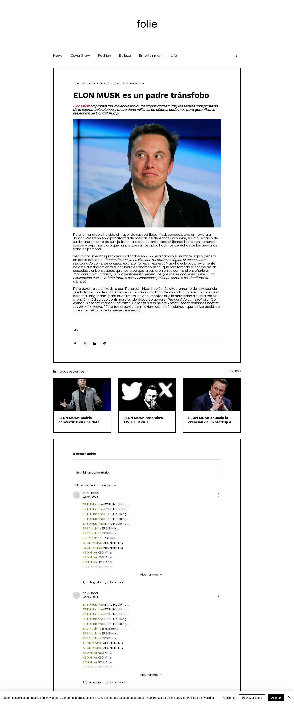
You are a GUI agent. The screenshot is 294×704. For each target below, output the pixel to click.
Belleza (125, 56)
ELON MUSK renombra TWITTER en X (143, 420)
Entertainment (151, 56)
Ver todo (235, 370)
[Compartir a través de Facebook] (75, 343)
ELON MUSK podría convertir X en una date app (78, 420)
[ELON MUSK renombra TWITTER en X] (147, 395)
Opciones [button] (229, 698)
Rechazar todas (252, 698)
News (58, 56)
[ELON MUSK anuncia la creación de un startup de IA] (211, 395)
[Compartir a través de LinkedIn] (94, 343)
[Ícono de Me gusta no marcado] (85, 582)
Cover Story (80, 56)
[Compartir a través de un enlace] (104, 343)
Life (174, 56)
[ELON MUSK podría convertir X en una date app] (82, 395)
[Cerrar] (289, 697)
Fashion (104, 56)
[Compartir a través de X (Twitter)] (85, 343)
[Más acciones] (218, 495)
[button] (236, 55)
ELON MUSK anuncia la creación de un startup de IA (210, 420)
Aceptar (276, 698)
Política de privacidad (200, 698)
